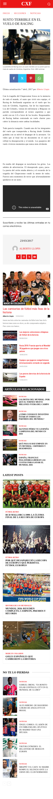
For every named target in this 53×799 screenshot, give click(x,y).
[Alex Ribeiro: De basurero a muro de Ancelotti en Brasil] (10, 706)
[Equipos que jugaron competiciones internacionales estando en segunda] (10, 364)
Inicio (6, 13)
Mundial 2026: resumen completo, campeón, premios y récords (26, 611)
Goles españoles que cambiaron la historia (21, 657)
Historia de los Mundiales (19, 605)
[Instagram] (23, 256)
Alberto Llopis (43, 89)
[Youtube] (34, 256)
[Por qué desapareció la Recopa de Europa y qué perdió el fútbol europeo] (26, 539)
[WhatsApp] (39, 78)
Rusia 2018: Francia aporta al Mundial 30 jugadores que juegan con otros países (34, 348)
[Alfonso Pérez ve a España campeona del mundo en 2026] (10, 430)
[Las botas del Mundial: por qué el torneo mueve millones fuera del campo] (10, 400)
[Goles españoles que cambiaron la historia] (26, 635)
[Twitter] (22, 78)
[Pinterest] (31, 78)
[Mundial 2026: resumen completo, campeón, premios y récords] (26, 587)
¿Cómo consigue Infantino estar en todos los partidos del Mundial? (34, 416)
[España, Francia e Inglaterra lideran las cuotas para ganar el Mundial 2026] (10, 459)
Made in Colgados (14, 303)
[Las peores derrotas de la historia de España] (10, 377)
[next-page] (9, 783)
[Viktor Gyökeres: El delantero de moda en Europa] (10, 747)
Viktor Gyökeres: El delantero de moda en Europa (31, 749)
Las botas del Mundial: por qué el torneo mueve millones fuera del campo (34, 402)
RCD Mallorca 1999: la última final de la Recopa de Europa (25, 516)
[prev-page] (4, 783)
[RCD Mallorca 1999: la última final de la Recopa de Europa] (26, 494)
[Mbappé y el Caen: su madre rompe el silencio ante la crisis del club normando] (10, 768)
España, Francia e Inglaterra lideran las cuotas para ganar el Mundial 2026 (32, 461)
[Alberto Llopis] (15, 248)
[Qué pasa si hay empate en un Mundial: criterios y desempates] (10, 445)
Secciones (20, 13)
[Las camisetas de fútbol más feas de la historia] (26, 288)
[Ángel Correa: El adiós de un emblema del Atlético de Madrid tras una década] (10, 727)
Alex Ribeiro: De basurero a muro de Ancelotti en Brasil (33, 708)
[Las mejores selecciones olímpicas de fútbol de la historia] (10, 336)
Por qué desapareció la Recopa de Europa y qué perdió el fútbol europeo (26, 563)
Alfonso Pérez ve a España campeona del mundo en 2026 (34, 431)
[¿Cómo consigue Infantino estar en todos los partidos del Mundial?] (10, 415)
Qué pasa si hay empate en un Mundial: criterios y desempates (33, 446)
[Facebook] (14, 78)
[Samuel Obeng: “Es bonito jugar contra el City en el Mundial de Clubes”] (10, 686)
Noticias (35, 13)
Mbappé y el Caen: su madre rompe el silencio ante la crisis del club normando (34, 769)
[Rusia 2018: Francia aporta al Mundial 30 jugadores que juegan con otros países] (10, 349)
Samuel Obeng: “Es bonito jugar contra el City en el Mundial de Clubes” (33, 687)
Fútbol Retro (12, 512)
